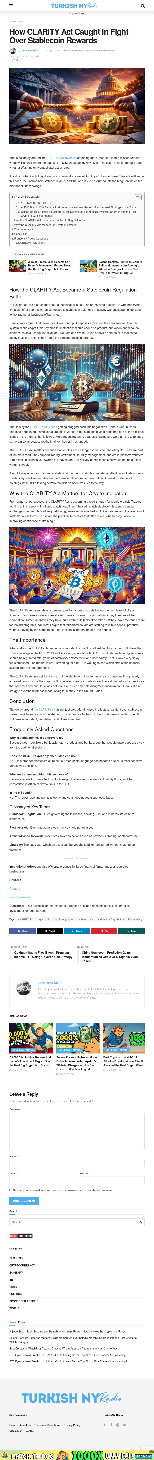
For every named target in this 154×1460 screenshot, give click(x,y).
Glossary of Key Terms (32, 242)
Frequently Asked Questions (31, 238)
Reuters (14, 888)
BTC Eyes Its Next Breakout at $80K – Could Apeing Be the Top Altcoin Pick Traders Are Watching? (68, 1355)
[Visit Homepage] (77, 5)
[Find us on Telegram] (117, 1425)
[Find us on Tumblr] (111, 1425)
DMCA (13, 1236)
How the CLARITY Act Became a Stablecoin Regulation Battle (51, 220)
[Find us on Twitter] (105, 1425)
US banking (135, 919)
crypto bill (44, 919)
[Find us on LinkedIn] (124, 1425)
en (11, 1279)
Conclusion (20, 234)
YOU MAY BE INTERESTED (37, 203)
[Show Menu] (11, 5)
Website (85, 1173)
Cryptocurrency (93, 50)
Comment (16, 1109)
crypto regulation (64, 919)
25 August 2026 (38, 273)
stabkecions (86, 919)
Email (14, 1173)
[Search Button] (143, 5)
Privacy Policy (72, 1425)
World (14, 1308)
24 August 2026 (113, 1070)
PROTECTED (25, 1236)
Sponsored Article (23, 1301)
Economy (108, 50)
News (21, 21)
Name (14, 1156)
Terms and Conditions (47, 1425)
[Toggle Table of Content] (136, 197)
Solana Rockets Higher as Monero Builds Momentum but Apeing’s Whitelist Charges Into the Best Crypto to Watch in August (78, 214)
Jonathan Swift (29, 50)
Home (12, 21)
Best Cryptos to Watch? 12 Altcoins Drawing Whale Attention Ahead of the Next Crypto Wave (124, 1061)
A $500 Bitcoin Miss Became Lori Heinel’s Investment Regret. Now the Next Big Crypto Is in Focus (79, 207)
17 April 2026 (52, 50)
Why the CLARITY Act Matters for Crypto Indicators (45, 225)
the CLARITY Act (45, 709)
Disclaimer (15, 1431)
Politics (15, 1294)
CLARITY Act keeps (43, 427)
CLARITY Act (26, 919)
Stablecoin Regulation (110, 919)
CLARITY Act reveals (60, 158)
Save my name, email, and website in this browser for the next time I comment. (63, 1190)
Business (77, 50)
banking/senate (19, 897)
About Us (25, 1425)
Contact (30, 1431)
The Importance (23, 229)
